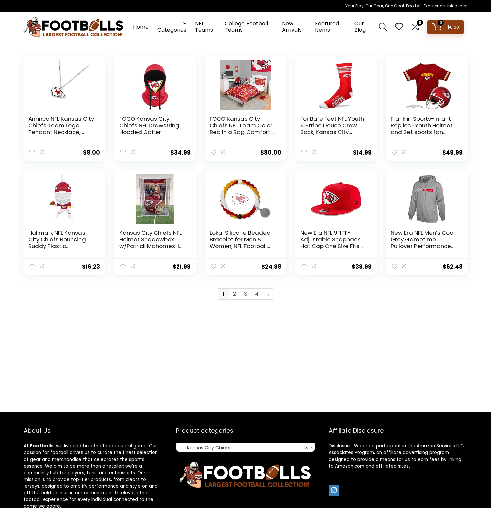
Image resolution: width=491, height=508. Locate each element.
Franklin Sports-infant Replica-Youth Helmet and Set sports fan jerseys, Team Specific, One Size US (422, 132)
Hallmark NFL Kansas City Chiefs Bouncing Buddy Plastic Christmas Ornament (58, 243)
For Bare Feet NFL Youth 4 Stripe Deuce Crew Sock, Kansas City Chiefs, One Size (332, 129)
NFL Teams (204, 27)
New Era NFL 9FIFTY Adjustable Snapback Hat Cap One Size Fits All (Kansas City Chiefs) (332, 243)
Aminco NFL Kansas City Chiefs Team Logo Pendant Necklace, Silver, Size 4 (61, 129)
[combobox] (245, 447)
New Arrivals (292, 27)
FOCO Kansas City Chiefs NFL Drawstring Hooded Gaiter (149, 125)
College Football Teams (246, 27)
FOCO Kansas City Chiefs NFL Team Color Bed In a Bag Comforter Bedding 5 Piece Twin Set (243, 132)
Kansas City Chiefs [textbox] (243, 447)
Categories (171, 30)
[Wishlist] (399, 27)
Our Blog (360, 27)
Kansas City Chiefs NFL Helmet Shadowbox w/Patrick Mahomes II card (150, 243)
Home (141, 27)
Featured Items (327, 27)
